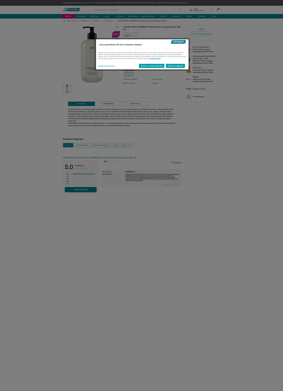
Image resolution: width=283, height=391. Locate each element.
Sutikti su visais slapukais (152, 66)
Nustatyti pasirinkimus (106, 66)
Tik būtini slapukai (175, 66)
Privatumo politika (155, 58)
